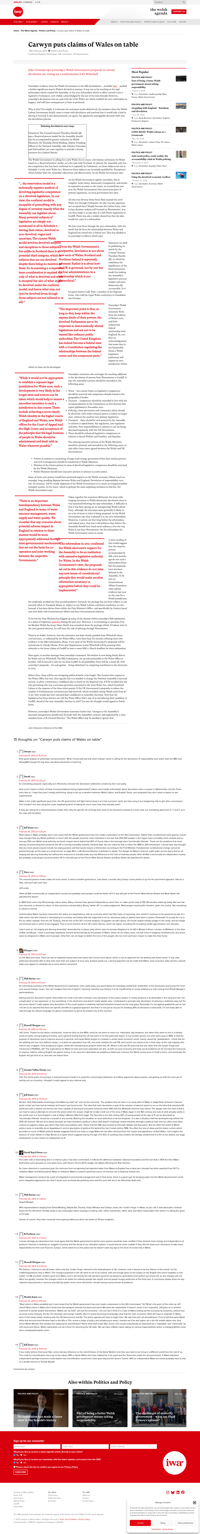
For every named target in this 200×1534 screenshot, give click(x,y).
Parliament (136, 121)
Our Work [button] (31, 22)
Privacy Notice (168, 1529)
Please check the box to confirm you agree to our (46, 1467)
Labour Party (154, 142)
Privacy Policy (71, 1467)
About (114, 22)
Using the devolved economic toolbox (151, 177)
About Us (86, 1495)
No (17, 1455)
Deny (163, 1523)
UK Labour (165, 142)
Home (16, 31)
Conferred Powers (36, 54)
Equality (152, 166)
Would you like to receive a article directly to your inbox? (48, 1451)
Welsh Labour (137, 145)
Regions (145, 121)
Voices (182, 22)
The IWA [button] (18, 22)
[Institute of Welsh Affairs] (18, 12)
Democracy (53, 1495)
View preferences (185, 1523)
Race (164, 166)
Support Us (179, 11)
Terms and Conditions (68, 1519)
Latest (44, 22)
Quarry (134, 97)
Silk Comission (65, 54)
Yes (24, 1455)
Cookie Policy (156, 1529)
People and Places (154, 22)
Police (158, 166)
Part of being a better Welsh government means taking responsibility (146, 84)
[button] (194, 1502)
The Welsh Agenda (29, 31)
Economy (153, 184)
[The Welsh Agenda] (158, 11)
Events (55, 22)
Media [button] (64, 22)
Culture (171, 22)
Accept (140, 1523)
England (166, 118)
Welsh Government (146, 97)
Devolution (52, 54)
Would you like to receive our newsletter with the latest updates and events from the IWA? (57, 1459)
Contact (85, 1498)
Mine (164, 94)
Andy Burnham (145, 118)
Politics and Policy (130, 22)
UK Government (80, 54)
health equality (155, 94)
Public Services (54, 1498)
